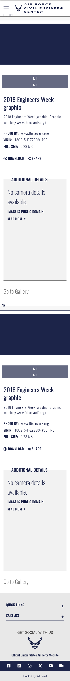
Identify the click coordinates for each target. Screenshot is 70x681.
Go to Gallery (16, 291)
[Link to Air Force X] (40, 666)
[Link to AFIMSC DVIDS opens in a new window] (61, 666)
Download (15, 158)
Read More (15, 219)
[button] (6, 8)
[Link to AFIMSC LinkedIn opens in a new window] (19, 666)
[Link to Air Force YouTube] (51, 666)
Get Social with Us (35, 632)
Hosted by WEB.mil (35, 676)
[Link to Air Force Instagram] (30, 666)
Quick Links (15, 605)
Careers (12, 615)
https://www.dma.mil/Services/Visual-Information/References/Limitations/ (31, 273)
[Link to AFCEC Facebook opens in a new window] (9, 666)
